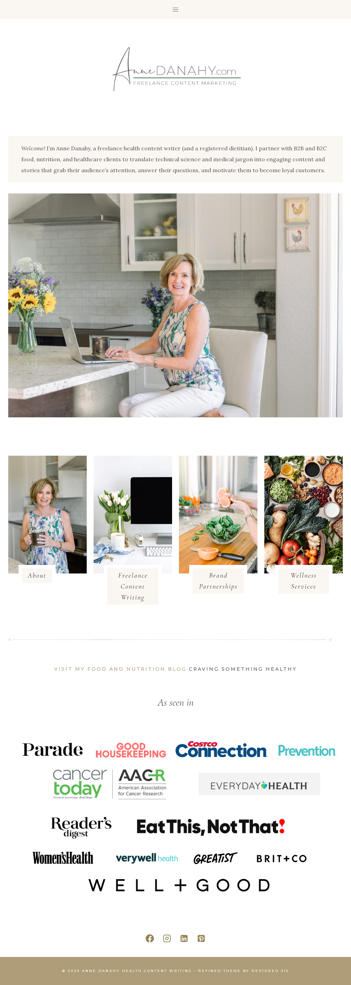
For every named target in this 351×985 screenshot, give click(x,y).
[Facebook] (150, 938)
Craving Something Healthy (243, 669)
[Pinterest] (201, 938)
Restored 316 (270, 971)
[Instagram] (167, 938)
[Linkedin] (184, 938)
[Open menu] (175, 9)
